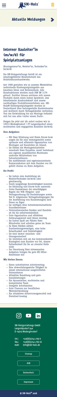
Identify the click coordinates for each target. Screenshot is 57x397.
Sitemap (28, 353)
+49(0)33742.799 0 (32, 338)
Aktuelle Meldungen (28, 19)
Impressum (28, 382)
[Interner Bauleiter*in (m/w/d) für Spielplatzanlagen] (53, 20)
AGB (28, 363)
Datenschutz (28, 372)
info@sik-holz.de (31, 344)
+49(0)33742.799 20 (32, 341)
